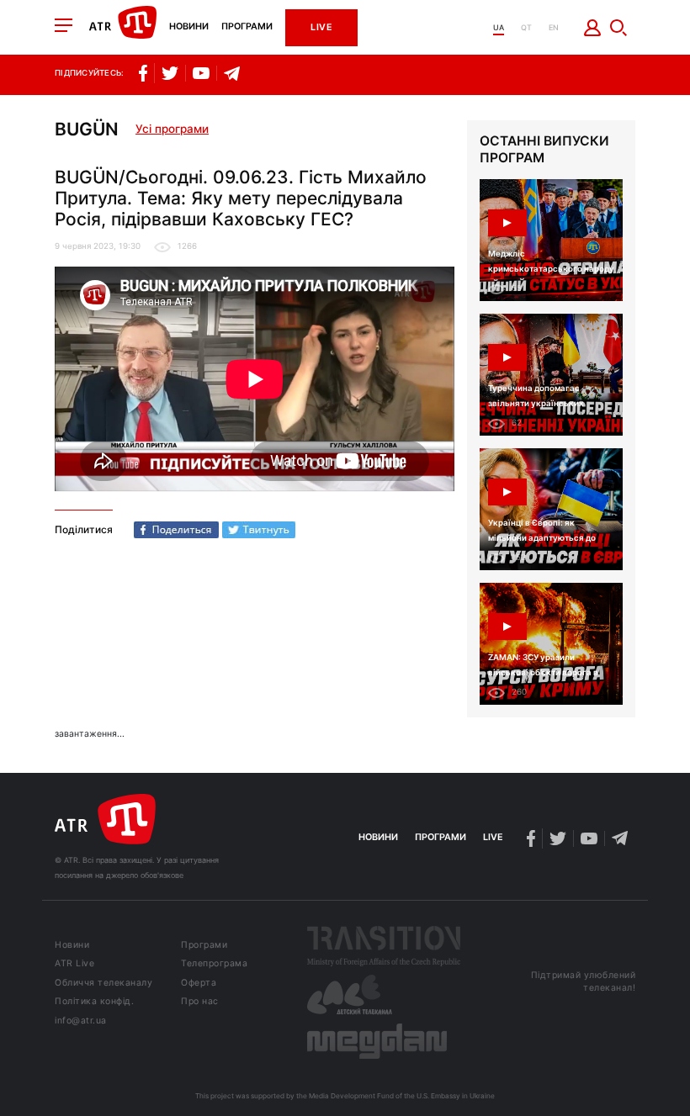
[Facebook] (176, 529)
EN (554, 27)
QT (526, 27)
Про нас (200, 1002)
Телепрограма (214, 964)
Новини (189, 27)
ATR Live (74, 964)
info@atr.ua (81, 1021)
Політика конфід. (94, 1002)
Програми (247, 27)
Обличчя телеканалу (103, 983)
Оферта (198, 983)
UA (498, 27)
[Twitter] (258, 529)
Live (321, 27)
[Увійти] (593, 27)
